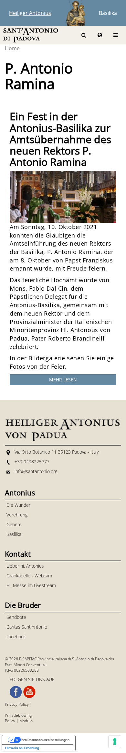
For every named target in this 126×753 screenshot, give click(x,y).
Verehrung (16, 515)
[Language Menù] (99, 35)
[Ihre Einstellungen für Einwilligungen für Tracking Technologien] (115, 742)
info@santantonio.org (36, 471)
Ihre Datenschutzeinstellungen (45, 740)
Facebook (16, 636)
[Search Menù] (83, 35)
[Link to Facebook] (16, 692)
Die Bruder (23, 605)
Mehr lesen (63, 379)
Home (12, 48)
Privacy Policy (17, 704)
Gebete (14, 524)
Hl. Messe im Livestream (31, 585)
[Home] (30, 35)
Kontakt (18, 554)
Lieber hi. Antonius (25, 566)
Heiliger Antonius (30, 13)
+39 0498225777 (32, 461)
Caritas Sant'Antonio (26, 627)
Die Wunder (18, 505)
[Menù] (115, 35)
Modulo (26, 721)
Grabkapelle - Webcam (29, 576)
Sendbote (16, 617)
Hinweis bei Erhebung (22, 748)
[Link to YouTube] (29, 692)
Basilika (108, 13)
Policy (10, 721)
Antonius (20, 492)
